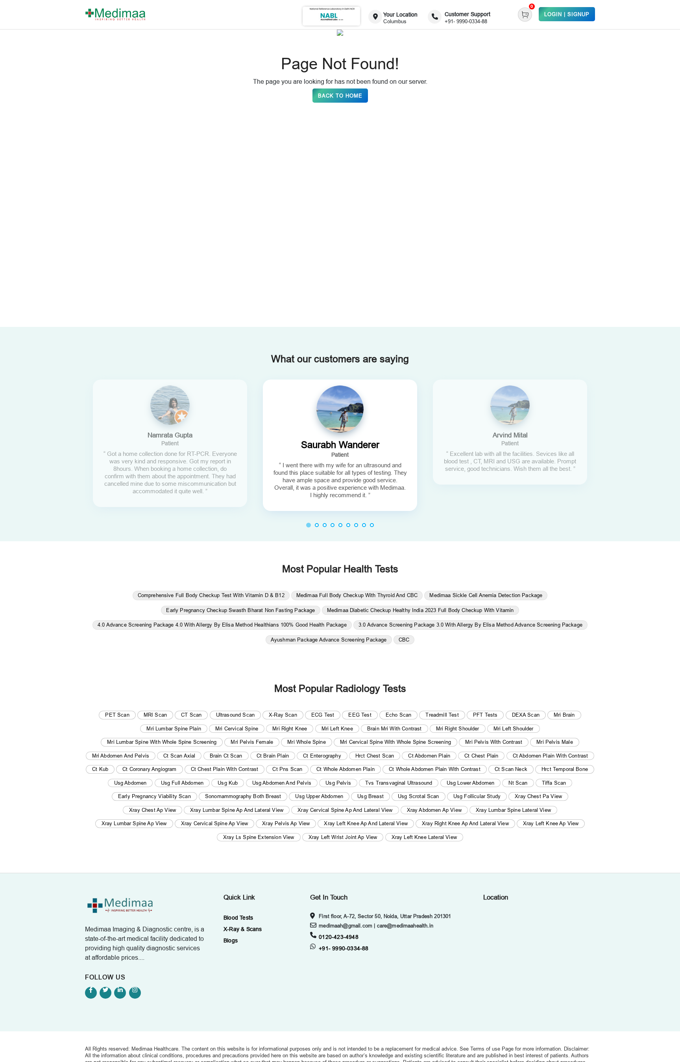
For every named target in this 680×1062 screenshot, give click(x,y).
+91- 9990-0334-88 (343, 948)
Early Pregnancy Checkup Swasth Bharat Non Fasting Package (240, 610)
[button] (308, 525)
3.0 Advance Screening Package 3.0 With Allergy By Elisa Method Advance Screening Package (470, 624)
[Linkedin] (120, 993)
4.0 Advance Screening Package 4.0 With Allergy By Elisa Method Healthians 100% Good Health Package (222, 624)
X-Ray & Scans (243, 929)
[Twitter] (105, 993)
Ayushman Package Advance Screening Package (329, 639)
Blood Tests (238, 917)
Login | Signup (566, 14)
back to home (340, 95)
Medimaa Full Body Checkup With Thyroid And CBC (357, 595)
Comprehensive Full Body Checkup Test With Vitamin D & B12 (211, 595)
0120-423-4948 (338, 937)
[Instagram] (135, 993)
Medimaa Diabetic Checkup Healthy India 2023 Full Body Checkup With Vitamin (420, 610)
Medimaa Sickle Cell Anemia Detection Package (485, 595)
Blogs (231, 940)
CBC (404, 639)
